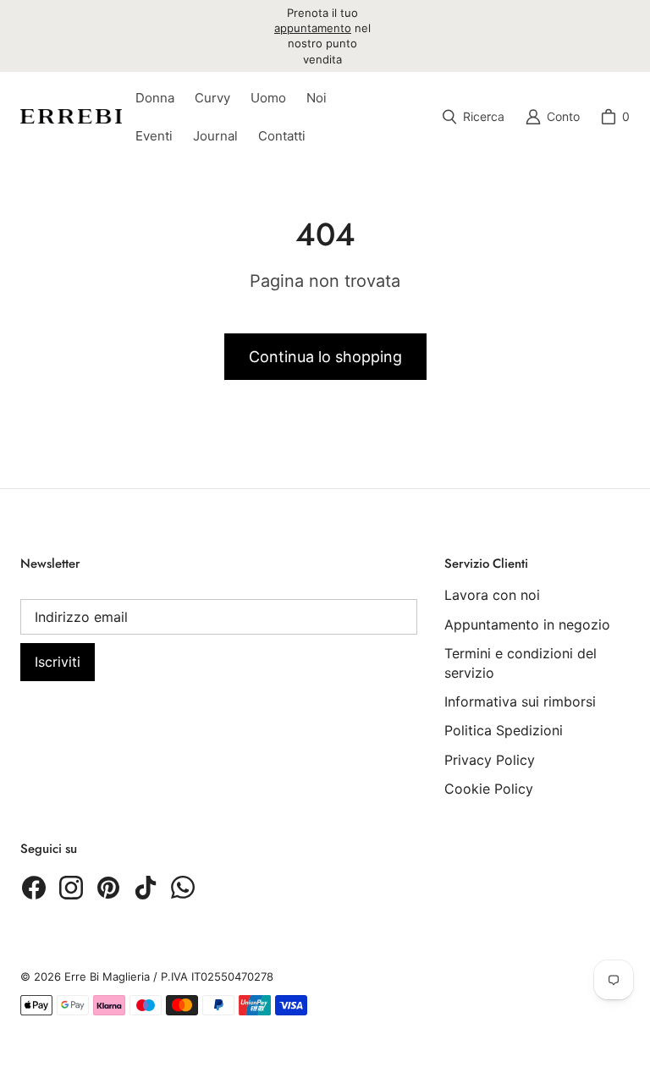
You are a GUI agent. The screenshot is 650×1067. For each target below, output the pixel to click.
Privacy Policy (489, 759)
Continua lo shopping (325, 357)
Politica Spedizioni (503, 730)
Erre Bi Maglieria (107, 976)
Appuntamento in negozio (527, 624)
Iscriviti (57, 661)
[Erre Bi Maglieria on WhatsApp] (182, 888)
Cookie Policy (488, 788)
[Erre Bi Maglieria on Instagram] (71, 888)
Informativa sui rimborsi (520, 701)
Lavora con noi (492, 594)
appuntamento (312, 28)
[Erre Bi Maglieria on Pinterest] (108, 888)
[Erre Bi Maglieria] (71, 116)
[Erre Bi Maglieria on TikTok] (145, 888)
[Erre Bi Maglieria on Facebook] (33, 888)
